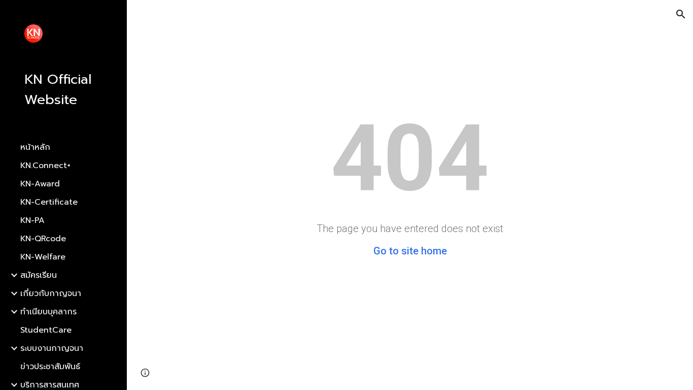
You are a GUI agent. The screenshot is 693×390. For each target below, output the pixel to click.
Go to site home (410, 251)
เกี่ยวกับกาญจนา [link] (50, 293)
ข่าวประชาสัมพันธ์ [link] (50, 367)
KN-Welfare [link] (42, 257)
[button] (681, 14)
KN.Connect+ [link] (45, 165)
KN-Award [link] (40, 184)
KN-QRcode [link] (43, 239)
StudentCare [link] (46, 330)
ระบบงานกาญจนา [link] (51, 348)
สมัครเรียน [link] (38, 275)
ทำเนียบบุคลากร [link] (48, 312)
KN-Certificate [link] (49, 202)
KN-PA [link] (32, 220)
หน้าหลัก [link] (35, 147)
